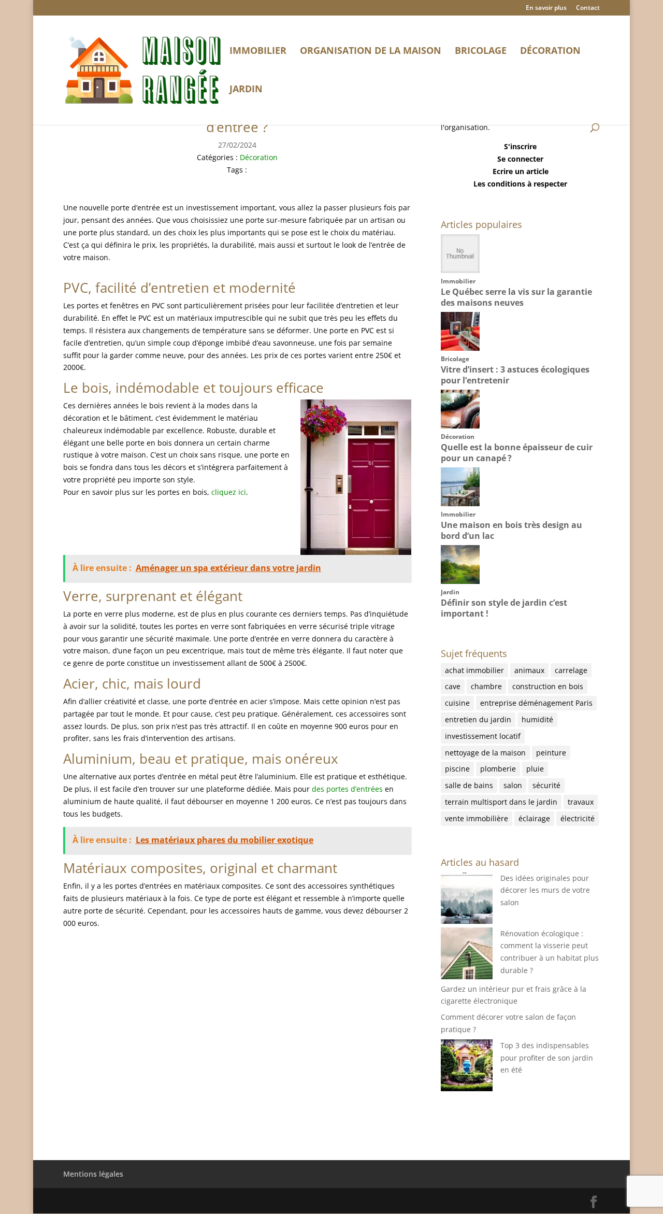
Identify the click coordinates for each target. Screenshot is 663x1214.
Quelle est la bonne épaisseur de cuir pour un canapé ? (517, 452)
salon (512, 785)
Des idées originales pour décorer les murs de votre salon (545, 890)
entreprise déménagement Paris (536, 703)
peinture (551, 753)
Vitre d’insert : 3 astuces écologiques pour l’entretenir (515, 375)
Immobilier (257, 51)
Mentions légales (93, 1174)
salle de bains (469, 785)
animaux (529, 670)
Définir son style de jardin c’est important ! (504, 608)
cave (452, 686)
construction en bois (547, 686)
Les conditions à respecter (520, 184)
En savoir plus (546, 8)
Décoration (550, 51)
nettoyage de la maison (485, 753)
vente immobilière (476, 818)
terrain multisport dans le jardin (501, 802)
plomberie (498, 769)
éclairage (534, 818)
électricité (577, 818)
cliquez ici (228, 492)
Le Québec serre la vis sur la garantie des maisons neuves (516, 297)
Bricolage (481, 51)
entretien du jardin (478, 719)
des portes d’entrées (347, 789)
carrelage (571, 670)
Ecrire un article (521, 171)
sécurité (546, 785)
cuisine (457, 703)
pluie (535, 769)
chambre (486, 686)
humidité (537, 719)
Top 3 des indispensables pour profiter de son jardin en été (546, 1057)
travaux (581, 802)
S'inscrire (520, 146)
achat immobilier (474, 670)
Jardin (246, 90)
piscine (457, 769)
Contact (588, 8)
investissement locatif (483, 736)
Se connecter (520, 159)
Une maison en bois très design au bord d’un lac (511, 530)
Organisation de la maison (370, 51)
